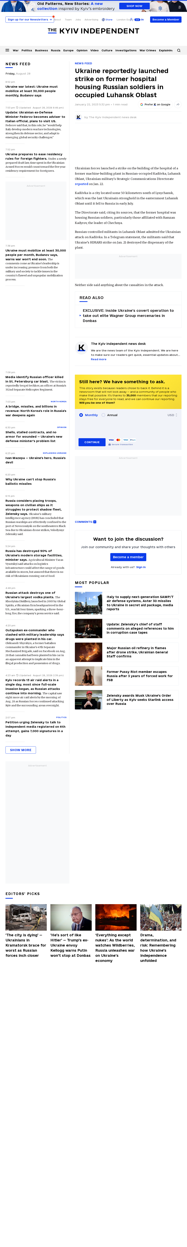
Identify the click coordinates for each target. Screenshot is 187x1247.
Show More (20, 750)
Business (41, 50)
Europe (68, 50)
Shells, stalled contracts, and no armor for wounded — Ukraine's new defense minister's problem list (33, 437)
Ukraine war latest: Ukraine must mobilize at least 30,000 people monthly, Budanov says (31, 91)
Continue (92, 442)
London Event (125, 19)
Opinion (82, 50)
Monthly (91, 415)
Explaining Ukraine (54, 453)
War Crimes (148, 50)
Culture (107, 50)
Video (94, 50)
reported (81, 184)
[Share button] (178, 104)
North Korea (58, 401)
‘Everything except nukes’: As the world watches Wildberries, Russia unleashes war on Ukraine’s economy (115, 948)
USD (171, 415)
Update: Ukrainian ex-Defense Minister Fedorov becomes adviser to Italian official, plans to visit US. (35, 117)
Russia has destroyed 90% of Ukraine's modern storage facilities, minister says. (33, 555)
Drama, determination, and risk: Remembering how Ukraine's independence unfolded (158, 948)
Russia (55, 50)
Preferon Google (158, 104)
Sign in (141, 567)
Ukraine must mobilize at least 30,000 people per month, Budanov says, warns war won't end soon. (35, 255)
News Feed (83, 63)
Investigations (126, 50)
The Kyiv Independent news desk (113, 117)
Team (68, 19)
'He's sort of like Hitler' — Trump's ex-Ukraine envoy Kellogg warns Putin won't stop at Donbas (70, 945)
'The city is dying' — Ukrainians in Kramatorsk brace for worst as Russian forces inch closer (25, 945)
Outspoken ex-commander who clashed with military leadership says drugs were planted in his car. (34, 635)
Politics (27, 50)
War (16, 50)
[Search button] (179, 50)
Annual (112, 415)
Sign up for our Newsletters (30, 19)
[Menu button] (7, 50)
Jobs (78, 19)
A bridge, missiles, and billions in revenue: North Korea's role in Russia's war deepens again (35, 411)
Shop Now (134, 5)
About (57, 19)
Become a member (128, 557)
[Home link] (93, 31)
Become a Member (165, 19)
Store (109, 19)
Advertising (91, 19)
